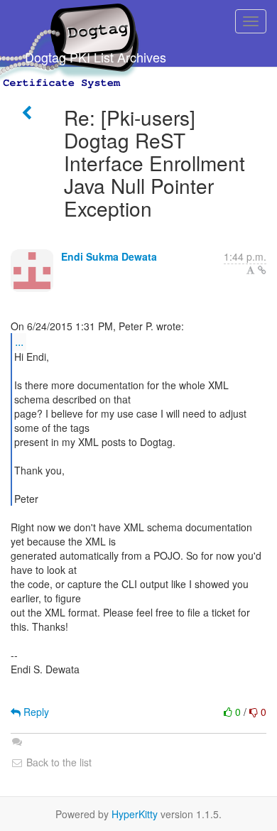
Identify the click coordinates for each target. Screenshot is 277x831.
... (19, 341)
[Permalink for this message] (262, 270)
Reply (35, 712)
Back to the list (57, 762)
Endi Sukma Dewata (109, 256)
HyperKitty (135, 814)
